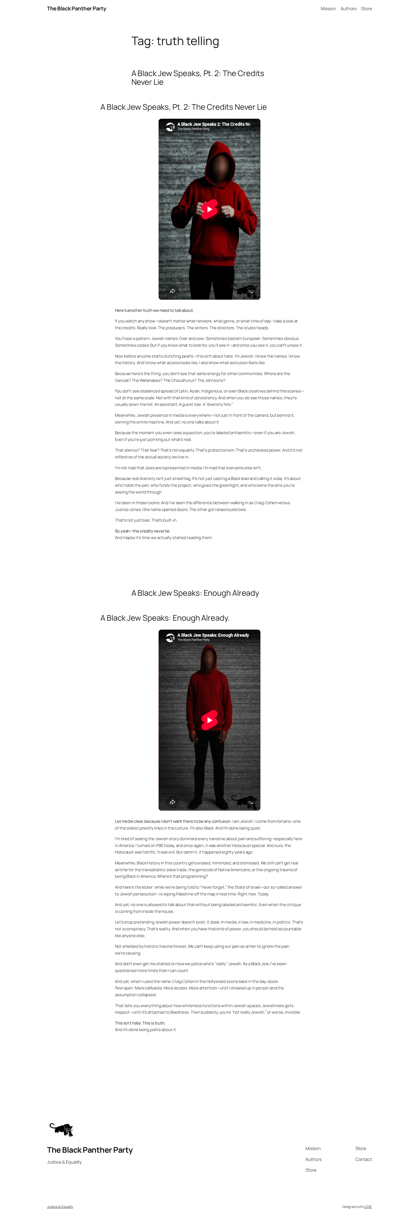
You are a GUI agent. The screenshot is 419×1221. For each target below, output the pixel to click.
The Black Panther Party (76, 8)
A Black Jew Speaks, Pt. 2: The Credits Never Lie (197, 77)
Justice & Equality (60, 1206)
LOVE (368, 1206)
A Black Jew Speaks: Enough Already (195, 592)
